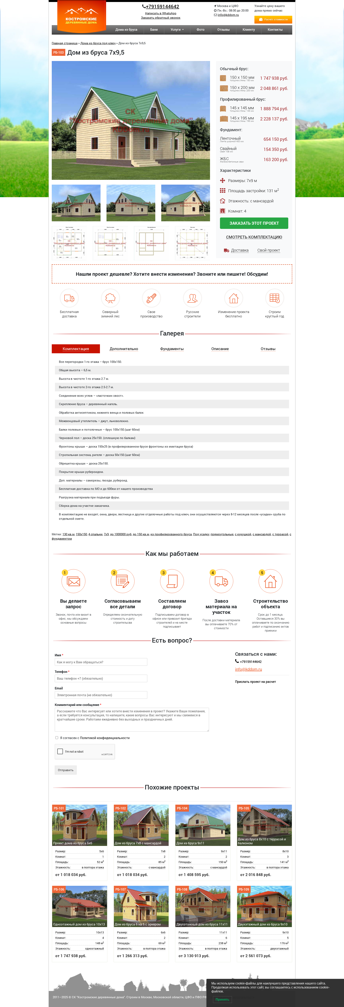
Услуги (176, 29)
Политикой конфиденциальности (105, 738)
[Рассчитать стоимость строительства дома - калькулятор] (273, 19)
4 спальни (95, 534)
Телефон (62, 672)
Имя (59, 655)
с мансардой (262, 534)
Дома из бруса (126, 29)
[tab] (76, 348)
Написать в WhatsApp (160, 13)
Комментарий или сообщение (78, 705)
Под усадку (201, 534)
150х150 (81, 534)
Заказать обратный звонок (160, 18)
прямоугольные (222, 534)
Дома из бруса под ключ (97, 43)
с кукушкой (243, 534)
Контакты (275, 29)
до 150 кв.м (141, 534)
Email (59, 688)
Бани (154, 29)
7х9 (106, 534)
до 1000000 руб (120, 534)
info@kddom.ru (228, 15)
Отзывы (223, 29)
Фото (200, 29)
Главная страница (64, 43)
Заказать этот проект (254, 223)
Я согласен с (95, 738)
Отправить (65, 770)
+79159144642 (162, 6)
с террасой (280, 534)
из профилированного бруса (171, 534)
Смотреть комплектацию (254, 237)
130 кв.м (68, 534)
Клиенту (249, 29)
